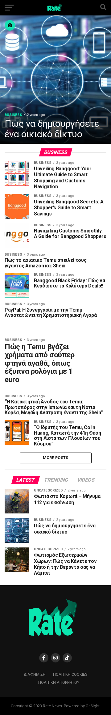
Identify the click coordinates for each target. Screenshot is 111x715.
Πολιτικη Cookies (70, 674)
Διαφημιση (35, 674)
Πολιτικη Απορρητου (58, 682)
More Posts (55, 457)
